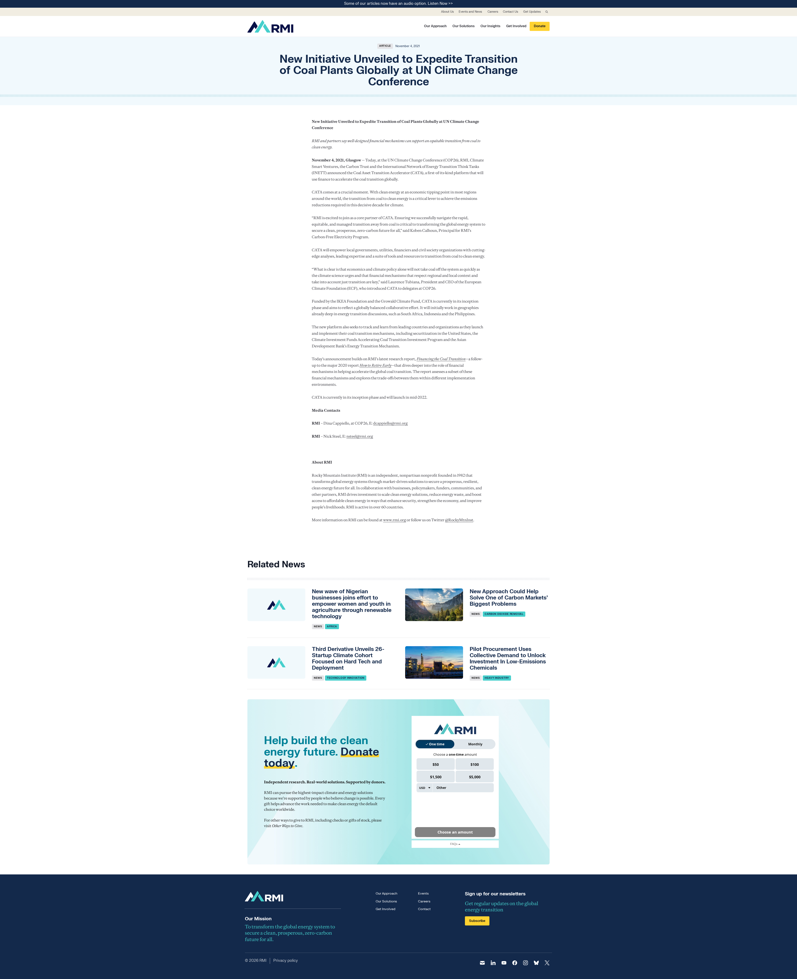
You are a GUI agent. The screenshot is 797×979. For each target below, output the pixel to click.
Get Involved (516, 26)
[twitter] (547, 963)
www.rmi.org (394, 520)
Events (423, 893)
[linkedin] (493, 963)
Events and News (470, 11)
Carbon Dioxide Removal (504, 614)
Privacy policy (285, 960)
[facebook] (515, 963)
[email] (482, 963)
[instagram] (526, 963)
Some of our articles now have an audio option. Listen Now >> (398, 4)
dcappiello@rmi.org (390, 423)
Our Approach (435, 26)
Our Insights (490, 26)
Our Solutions (463, 26)
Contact (424, 909)
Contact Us (510, 11)
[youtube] (504, 963)
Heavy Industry (497, 678)
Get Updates (532, 11)
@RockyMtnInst (459, 520)
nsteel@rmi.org (359, 436)
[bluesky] (536, 963)
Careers (493, 11)
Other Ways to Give (287, 825)
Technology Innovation (345, 678)
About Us (447, 11)
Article (385, 46)
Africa (332, 626)
